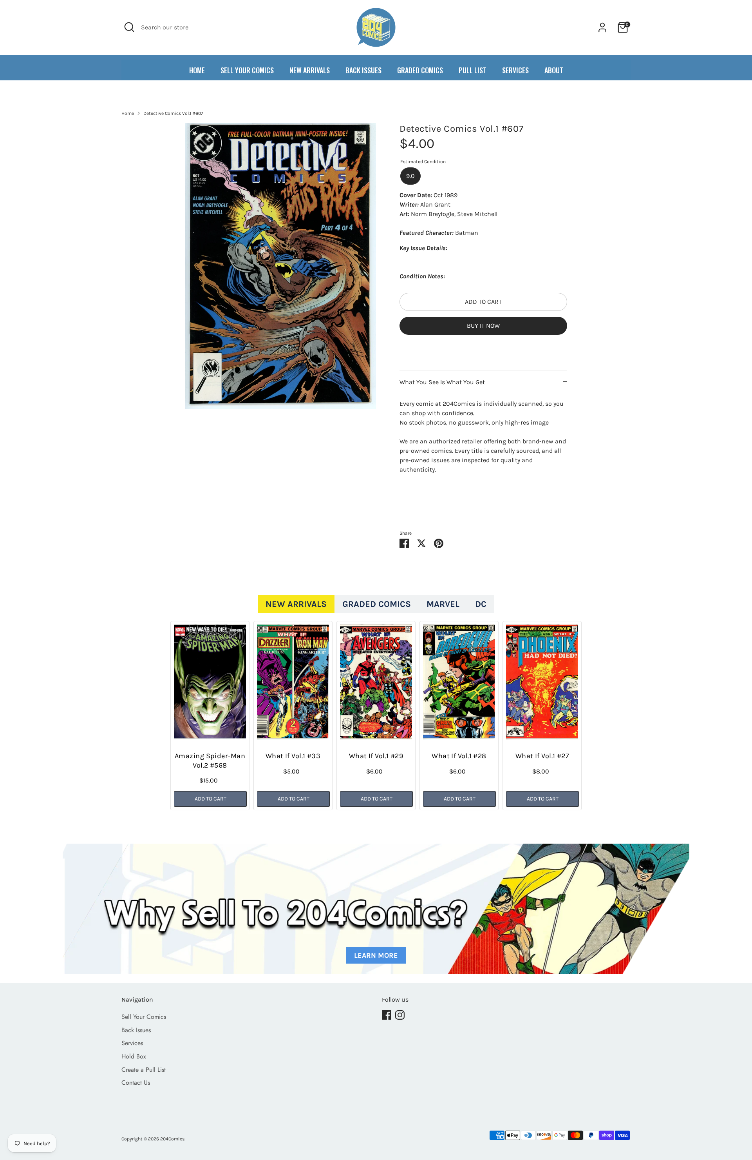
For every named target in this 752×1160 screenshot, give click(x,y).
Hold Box (133, 1056)
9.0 (410, 176)
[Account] (602, 27)
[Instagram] (400, 1015)
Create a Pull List (143, 1069)
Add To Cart (210, 798)
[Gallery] (280, 266)
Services (132, 1042)
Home (127, 113)
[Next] (560, 718)
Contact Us (135, 1082)
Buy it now (483, 325)
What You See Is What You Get (442, 382)
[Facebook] (386, 1015)
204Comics (172, 1139)
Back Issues (136, 1030)
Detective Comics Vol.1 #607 (173, 113)
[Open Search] (129, 27)
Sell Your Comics (143, 1016)
